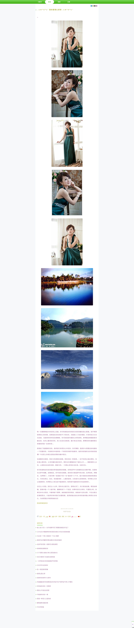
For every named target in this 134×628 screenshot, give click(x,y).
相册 (59, 2)
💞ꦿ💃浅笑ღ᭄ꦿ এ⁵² (72, 516)
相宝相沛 (60, 516)
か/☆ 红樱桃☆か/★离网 (66, 516)
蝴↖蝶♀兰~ (56, 516)
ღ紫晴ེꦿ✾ (47, 516)
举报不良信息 (67, 511)
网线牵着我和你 (42, 503)
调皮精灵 (63, 516)
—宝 (43, 516)
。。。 (76, 516)
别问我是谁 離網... (69, 516)
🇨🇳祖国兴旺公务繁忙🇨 (79, 516)
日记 (49, 2)
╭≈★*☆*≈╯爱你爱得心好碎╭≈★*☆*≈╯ (55, 10)
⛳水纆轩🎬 (53, 516)
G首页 (40, 2)
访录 (68, 2)
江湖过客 (40, 516)
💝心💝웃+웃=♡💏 (50, 516)
